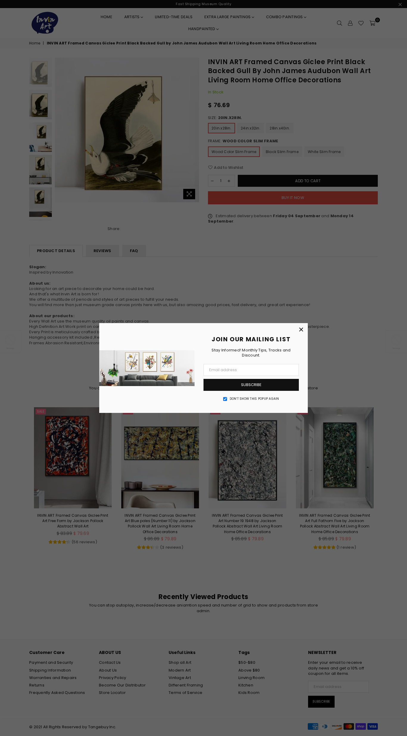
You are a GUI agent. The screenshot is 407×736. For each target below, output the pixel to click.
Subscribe (251, 385)
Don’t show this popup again (254, 399)
